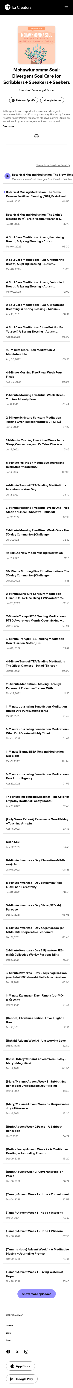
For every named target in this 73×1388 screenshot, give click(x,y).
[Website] (36, 136)
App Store (23, 1366)
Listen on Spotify (25, 100)
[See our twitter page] (17, 1351)
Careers (9, 1325)
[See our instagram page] (26, 1351)
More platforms (52, 100)
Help (8, 1340)
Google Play (24, 1379)
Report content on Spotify (53, 165)
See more (8, 126)
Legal (8, 1333)
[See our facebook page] (8, 1351)
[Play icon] (7, 176)
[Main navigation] (66, 7)
